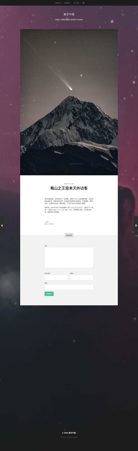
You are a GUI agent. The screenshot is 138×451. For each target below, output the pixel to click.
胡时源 (52, 224)
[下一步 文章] (136, 225)
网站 (46, 283)
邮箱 (72, 273)
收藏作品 (58, 3)
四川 (46, 224)
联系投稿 (67, 3)
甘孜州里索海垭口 (77, 207)
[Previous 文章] (2, 225)
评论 (46, 246)
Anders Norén (72, 437)
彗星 (47, 222)
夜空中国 (69, 14)
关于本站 (76, 3)
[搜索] (83, 3)
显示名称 (48, 273)
